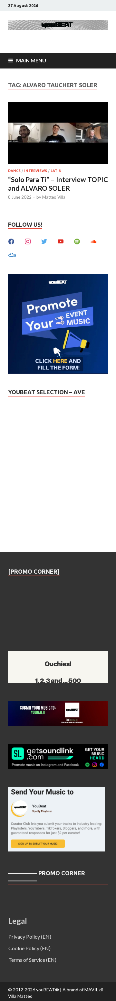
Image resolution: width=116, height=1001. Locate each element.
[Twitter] (44, 241)
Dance (14, 171)
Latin (56, 171)
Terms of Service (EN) (32, 960)
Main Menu (31, 60)
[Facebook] (11, 241)
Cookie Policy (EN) (29, 948)
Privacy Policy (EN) (29, 936)
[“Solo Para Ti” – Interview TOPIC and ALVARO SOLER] (58, 134)
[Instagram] (27, 241)
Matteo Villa (53, 197)
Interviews (35, 171)
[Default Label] (60, 241)
